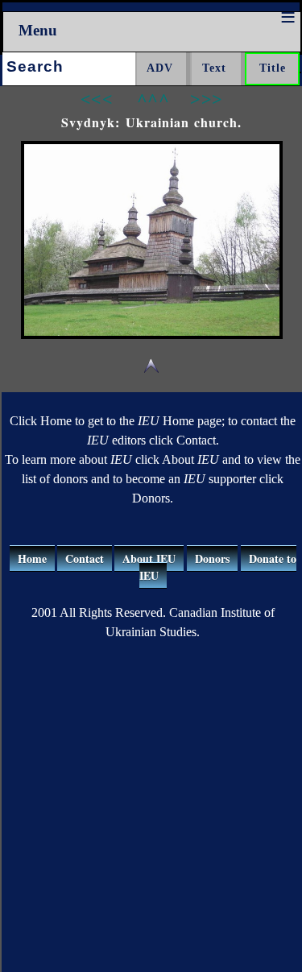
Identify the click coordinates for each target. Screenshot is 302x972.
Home (32, 558)
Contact (84, 558)
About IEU (149, 558)
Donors (212, 558)
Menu (38, 30)
